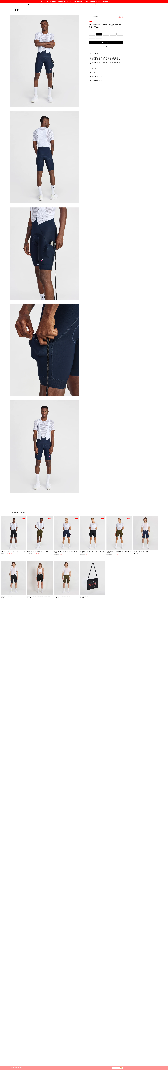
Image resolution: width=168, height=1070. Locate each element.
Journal (58, 10)
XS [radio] (99, 34)
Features (91, 68)
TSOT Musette (84, 596)
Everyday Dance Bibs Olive (62, 596)
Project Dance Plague (98, 1)
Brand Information (94, 80)
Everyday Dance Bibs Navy (140, 551)
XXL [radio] (99, 37)
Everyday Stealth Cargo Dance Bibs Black (13, 551)
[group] (44, 61)
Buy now (106, 46)
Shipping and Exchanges (96, 76)
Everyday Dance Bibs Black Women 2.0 (38, 596)
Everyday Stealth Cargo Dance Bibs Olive (39, 551)
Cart (154, 10)
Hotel (63, 10)
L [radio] (119, 34)
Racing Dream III (72, 4)
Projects (50, 10)
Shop (35, 10)
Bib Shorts (96, 16)
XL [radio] (92, 37)
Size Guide (92, 72)
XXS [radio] (92, 34)
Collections (42, 10)
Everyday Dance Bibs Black (9, 596)
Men (90, 16)
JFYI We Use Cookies (16, 1067)
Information (92, 53)
